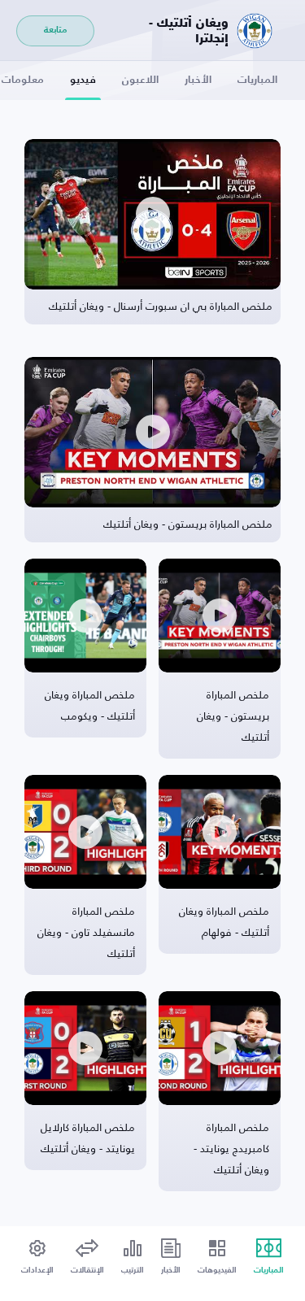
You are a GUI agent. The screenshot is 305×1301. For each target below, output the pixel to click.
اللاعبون (140, 80)
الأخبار (198, 80)
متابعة (55, 30)
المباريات (257, 80)
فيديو (83, 80)
